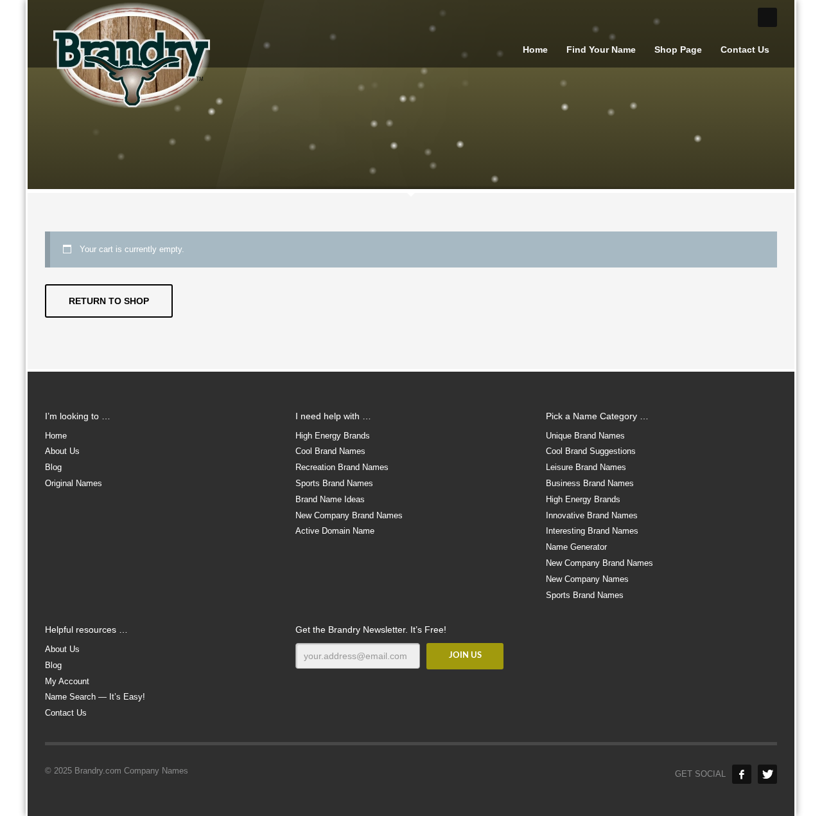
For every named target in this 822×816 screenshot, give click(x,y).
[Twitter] (767, 774)
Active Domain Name (334, 531)
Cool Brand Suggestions (591, 451)
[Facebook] (741, 774)
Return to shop (109, 301)
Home (56, 435)
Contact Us (66, 713)
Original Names (73, 483)
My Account (67, 681)
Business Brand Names (590, 483)
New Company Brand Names (349, 515)
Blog (53, 467)
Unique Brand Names (585, 435)
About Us (62, 451)
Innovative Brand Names (592, 515)
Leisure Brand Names (586, 467)
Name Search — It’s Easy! (95, 697)
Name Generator (576, 547)
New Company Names (587, 579)
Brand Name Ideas (330, 499)
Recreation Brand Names (342, 467)
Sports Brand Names (334, 483)
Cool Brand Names (330, 451)
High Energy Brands (332, 435)
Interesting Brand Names (592, 531)
